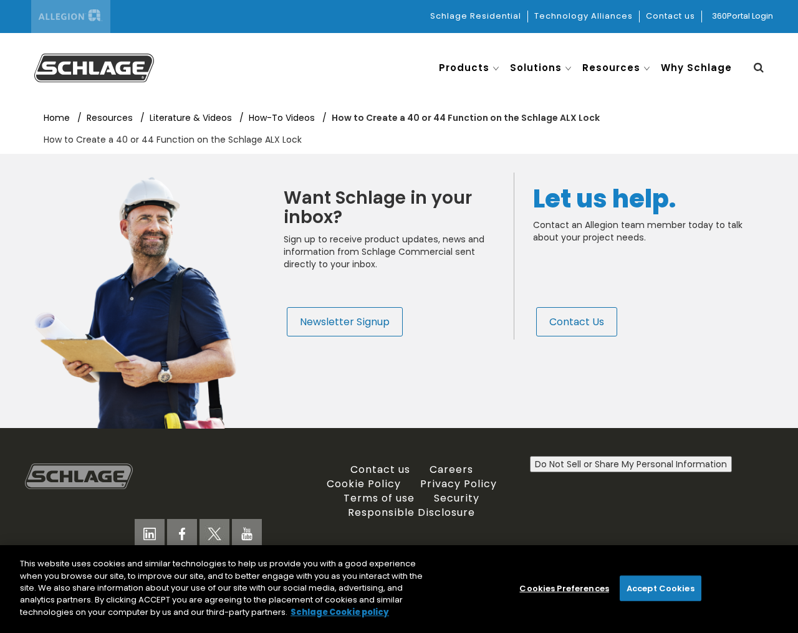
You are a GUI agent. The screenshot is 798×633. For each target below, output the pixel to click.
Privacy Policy (458, 483)
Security (456, 498)
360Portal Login (742, 16)
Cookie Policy (364, 483)
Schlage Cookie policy (340, 612)
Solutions (536, 67)
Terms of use (379, 498)
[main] (399, 589)
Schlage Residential (475, 16)
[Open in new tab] (94, 66)
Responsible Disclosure (411, 512)
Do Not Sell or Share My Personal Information (631, 464)
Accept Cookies (661, 588)
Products (464, 67)
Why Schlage (696, 67)
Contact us (670, 16)
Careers (451, 469)
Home (58, 117)
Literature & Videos (192, 117)
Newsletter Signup (345, 321)
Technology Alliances (583, 16)
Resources (611, 67)
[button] (759, 67)
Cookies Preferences (563, 588)
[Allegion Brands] (70, 16)
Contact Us (576, 321)
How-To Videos (283, 117)
